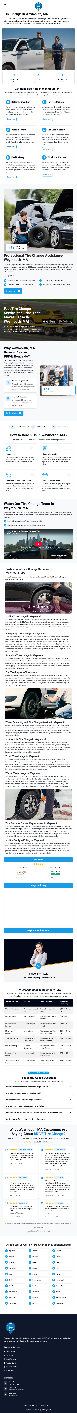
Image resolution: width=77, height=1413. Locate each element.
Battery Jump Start (20, 102)
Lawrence (59, 1251)
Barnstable (12, 1268)
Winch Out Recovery (58, 157)
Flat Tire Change (56, 102)
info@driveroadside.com (16, 1389)
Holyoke (34, 1303)
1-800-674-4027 (35, 329)
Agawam (12, 1251)
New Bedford (60, 1303)
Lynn (57, 1268)
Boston (11, 1280)
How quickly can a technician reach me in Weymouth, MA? (27, 1087)
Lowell (58, 1262)
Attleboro (12, 1262)
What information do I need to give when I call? (23, 1093)
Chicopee (35, 1256)
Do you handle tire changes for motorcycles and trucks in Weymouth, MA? (34, 1113)
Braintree (12, 1286)
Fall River (35, 1268)
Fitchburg (35, 1274)
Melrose (58, 1292)
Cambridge (12, 1303)
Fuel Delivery (17, 157)
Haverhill (35, 1297)
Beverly (11, 1274)
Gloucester (35, 1292)
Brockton (12, 1297)
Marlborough (60, 1280)
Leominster (59, 1256)
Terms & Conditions (32, 1410)
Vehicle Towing (18, 129)
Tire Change (10, 1351)
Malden (58, 1274)
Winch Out (10, 1371)
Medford (59, 1286)
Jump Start (10, 1355)
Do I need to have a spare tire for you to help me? (24, 1100)
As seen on (38, 1228)
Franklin (34, 1286)
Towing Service (11, 1363)
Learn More (11, 119)
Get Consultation (11, 413)
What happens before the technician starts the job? (25, 1106)
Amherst (12, 1256)
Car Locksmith (11, 1367)
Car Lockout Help (56, 129)
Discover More (11, 291)
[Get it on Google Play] (65, 321)
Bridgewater (13, 1292)
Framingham (36, 1280)
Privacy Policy (47, 1410)
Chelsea (35, 1251)
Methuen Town (61, 1297)
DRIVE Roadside (34, 1406)
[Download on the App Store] (49, 321)
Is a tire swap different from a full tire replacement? (25, 1119)
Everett (34, 1262)
